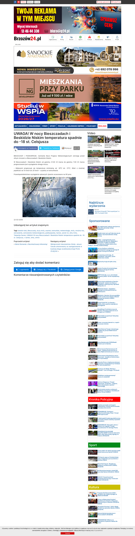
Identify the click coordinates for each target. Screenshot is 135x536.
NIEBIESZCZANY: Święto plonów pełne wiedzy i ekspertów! (112, 145)
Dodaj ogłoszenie (104, 2)
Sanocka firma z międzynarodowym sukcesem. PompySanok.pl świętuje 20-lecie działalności (108, 363)
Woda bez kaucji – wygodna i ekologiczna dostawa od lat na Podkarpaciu (106, 290)
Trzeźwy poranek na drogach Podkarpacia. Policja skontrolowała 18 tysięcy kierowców (108, 406)
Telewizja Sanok (20, 235)
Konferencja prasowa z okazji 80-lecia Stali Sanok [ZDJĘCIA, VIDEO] (108, 471)
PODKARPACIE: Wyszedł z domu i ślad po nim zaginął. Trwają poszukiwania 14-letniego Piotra (107, 426)
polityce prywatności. (96, 530)
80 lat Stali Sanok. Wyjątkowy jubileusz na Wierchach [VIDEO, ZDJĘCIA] (107, 465)
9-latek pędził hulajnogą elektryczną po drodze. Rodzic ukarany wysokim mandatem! (108, 419)
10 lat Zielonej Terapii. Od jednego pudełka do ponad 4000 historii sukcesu (107, 330)
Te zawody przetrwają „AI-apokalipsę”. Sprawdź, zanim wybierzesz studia (106, 256)
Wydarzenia (99, 39)
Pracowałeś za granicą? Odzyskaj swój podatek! (107, 316)
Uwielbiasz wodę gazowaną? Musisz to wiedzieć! (106, 376)
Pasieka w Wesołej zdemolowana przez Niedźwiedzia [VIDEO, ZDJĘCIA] (94, 161)
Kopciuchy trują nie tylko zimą (106, 261)
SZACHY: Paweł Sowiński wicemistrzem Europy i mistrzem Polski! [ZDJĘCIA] (107, 478)
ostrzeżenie (18, 233)
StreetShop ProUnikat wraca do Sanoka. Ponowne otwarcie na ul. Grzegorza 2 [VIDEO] (107, 310)
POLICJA (61, 126)
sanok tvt (65, 233)
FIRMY (45, 126)
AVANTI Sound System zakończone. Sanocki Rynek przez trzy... (96, 176)
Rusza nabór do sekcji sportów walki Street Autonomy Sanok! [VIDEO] (108, 451)
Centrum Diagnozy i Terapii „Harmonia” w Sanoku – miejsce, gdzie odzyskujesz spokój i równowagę (107, 384)
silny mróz (73, 233)
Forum (71, 39)
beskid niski (22, 231)
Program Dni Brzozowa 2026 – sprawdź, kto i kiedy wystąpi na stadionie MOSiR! (107, 494)
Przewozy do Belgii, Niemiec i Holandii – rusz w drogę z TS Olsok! (108, 369)
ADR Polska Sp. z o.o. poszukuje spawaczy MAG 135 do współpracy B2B (108, 276)
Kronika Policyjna (101, 399)
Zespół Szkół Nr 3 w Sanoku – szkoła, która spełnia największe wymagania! (107, 304)
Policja (89, 39)
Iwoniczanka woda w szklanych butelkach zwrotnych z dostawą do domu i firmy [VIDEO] (108, 390)
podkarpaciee (50, 233)
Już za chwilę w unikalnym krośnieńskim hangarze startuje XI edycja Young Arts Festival (108, 250)
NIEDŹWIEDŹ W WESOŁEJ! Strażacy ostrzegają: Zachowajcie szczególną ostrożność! (112, 191)
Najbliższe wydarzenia (97, 204)
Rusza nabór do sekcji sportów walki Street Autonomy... (111, 160)
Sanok (58, 233)
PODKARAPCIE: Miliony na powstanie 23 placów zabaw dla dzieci (107, 521)
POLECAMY (91, 126)
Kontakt (37, 2)
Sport (80, 39)
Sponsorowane (99, 221)
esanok (48, 231)
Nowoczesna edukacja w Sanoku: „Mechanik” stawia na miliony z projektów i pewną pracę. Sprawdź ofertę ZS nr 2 (108, 283)
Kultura (94, 487)
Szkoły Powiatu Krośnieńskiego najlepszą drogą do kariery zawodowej (107, 269)
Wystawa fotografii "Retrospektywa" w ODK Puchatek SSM (107, 211)
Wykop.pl (67, 148)
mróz (72, 231)
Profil (117, 39)
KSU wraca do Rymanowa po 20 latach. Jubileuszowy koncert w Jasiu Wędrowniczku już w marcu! (108, 350)
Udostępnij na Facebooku (27, 148)
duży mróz (41, 231)
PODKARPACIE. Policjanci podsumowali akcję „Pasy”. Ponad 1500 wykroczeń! (107, 413)
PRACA (23, 2)
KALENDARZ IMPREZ (76, 126)
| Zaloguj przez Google (71, 270)
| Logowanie (23, 269)
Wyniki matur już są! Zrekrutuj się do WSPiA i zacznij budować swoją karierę (108, 234)
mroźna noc (79, 231)
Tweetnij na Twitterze (51, 148)
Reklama (30, 2)
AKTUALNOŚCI (21, 126)
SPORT (53, 126)
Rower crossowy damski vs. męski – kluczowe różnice (108, 323)
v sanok (27, 238)
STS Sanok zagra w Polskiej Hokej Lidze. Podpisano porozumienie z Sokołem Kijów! (107, 458)
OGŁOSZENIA (34, 126)
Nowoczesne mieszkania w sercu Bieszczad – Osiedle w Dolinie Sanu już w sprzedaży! (108, 357)
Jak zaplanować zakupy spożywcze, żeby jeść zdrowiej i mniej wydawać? (108, 228)
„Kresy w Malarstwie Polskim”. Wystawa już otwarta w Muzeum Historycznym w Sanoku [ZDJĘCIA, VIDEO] (108, 501)
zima (32, 238)
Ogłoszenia (52, 39)
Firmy (62, 39)
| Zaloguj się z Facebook (45, 270)
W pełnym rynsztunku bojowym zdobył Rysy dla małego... (95, 145)
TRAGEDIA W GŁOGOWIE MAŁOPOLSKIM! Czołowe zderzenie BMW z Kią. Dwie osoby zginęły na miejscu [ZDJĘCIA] (108, 433)
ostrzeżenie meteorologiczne (33, 233)
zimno (37, 238)
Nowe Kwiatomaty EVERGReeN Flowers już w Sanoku (106, 342)
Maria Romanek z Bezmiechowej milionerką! (31, 244)
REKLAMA (102, 126)
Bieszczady (32, 231)
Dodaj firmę (116, 2)
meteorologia (65, 231)
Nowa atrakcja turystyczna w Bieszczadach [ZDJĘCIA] (106, 513)
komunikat (55, 231)
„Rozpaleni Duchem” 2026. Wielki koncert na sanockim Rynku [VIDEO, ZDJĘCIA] (108, 508)
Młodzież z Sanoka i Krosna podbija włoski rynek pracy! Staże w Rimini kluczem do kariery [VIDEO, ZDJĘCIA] (108, 297)
